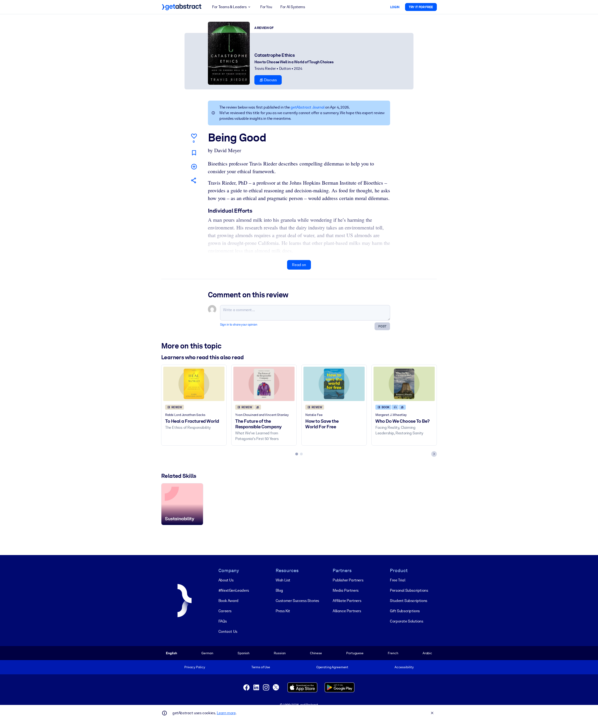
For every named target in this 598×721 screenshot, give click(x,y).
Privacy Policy (194, 667)
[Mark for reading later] (194, 153)
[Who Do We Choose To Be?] (404, 384)
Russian (279, 653)
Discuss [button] (270, 80)
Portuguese (354, 653)
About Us (226, 580)
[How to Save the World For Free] (334, 384)
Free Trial (397, 580)
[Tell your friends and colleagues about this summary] (194, 180)
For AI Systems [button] (292, 7)
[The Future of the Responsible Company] (264, 384)
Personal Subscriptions (409, 590)
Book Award (228, 600)
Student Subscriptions (408, 600)
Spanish (243, 653)
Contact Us (227, 631)
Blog (279, 590)
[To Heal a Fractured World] (193, 384)
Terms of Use (260, 667)
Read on (299, 265)
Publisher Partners (348, 580)
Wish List (283, 580)
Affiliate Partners (347, 600)
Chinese (316, 653)
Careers (224, 611)
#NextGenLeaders (233, 590)
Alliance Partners (347, 611)
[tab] (296, 454)
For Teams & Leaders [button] (229, 7)
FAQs (222, 621)
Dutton (285, 68)
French (393, 653)
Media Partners (345, 590)
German (207, 653)
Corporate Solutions (406, 621)
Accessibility (404, 667)
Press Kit (283, 611)
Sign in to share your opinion (238, 324)
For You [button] (266, 7)
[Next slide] (434, 454)
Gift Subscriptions (405, 611)
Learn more (226, 713)
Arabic (427, 653)
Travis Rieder (265, 68)
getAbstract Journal (307, 107)
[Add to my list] (194, 167)
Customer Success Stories (297, 600)
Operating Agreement (332, 667)
